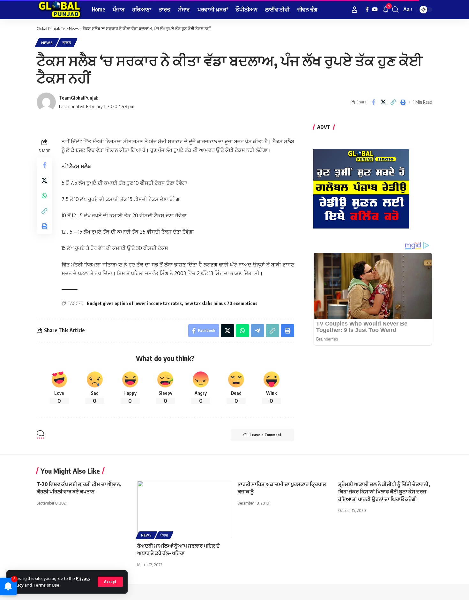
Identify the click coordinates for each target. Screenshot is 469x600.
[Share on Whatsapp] (44, 195)
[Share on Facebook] (373, 102)
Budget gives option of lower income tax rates (134, 303)
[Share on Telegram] (257, 330)
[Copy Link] (393, 102)
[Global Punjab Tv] (59, 9)
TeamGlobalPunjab (79, 98)
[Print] (402, 102)
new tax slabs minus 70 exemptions (220, 303)
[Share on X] (383, 102)
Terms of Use (46, 585)
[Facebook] (367, 9)
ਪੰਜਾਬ (164, 535)
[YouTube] (374, 9)
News (47, 42)
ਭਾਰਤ (67, 42)
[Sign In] (354, 9)
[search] (395, 9)
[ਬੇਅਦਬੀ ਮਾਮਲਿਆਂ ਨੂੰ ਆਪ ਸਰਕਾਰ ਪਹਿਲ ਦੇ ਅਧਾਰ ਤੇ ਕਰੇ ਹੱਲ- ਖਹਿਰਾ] (184, 509)
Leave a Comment (265, 434)
